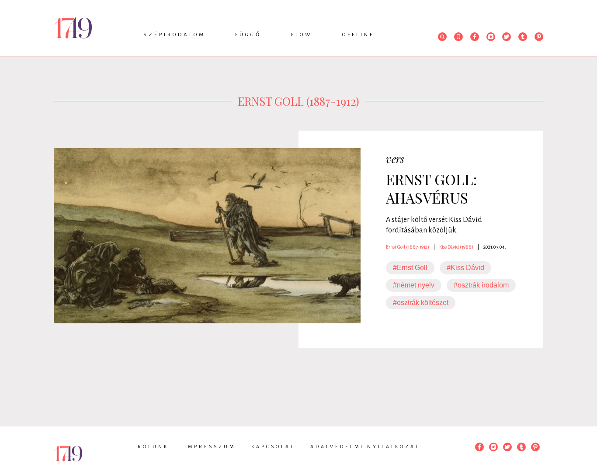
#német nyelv (413, 285)
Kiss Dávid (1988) (456, 246)
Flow (301, 35)
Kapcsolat (273, 446)
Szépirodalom (174, 35)
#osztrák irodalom (481, 285)
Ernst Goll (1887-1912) (407, 246)
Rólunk (153, 446)
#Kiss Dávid (465, 267)
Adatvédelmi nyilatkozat (365, 446)
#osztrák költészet (420, 302)
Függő (248, 35)
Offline (358, 35)
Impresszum (210, 446)
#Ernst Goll (410, 267)
